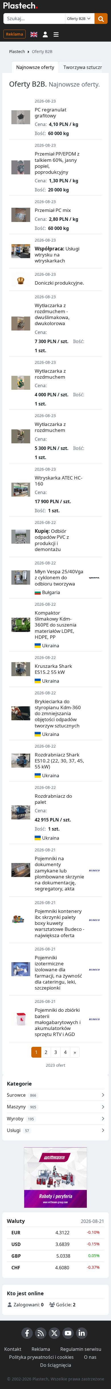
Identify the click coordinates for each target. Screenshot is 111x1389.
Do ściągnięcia (55, 1365)
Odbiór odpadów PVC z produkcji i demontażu (52, 540)
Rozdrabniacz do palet (53, 799)
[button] (45, 33)
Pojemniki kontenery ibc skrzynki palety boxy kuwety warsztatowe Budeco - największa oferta (59, 923)
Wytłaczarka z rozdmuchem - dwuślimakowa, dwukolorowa (52, 314)
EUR (15, 1232)
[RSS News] (40, 1333)
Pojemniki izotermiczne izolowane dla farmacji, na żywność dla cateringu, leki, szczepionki (58, 972)
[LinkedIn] (81, 1333)
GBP (16, 1256)
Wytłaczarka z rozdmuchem (50, 374)
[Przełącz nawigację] (56, 33)
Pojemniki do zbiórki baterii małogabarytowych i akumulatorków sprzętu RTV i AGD (58, 1022)
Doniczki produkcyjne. (59, 283)
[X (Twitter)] (54, 1333)
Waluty (16, 1221)
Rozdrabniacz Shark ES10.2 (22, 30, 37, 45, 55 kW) (59, 760)
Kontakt (12, 1349)
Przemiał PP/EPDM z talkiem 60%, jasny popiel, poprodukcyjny (57, 162)
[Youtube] (68, 1333)
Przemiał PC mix (53, 210)
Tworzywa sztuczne (84, 67)
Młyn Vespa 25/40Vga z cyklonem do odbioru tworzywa (59, 577)
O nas (90, 1357)
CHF (15, 1267)
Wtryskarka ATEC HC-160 (58, 480)
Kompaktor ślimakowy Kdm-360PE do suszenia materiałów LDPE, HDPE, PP (56, 624)
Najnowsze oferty (35, 67)
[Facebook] (27, 1333)
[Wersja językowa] (34, 33)
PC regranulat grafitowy (50, 112)
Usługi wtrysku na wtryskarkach (57, 254)
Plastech (17, 51)
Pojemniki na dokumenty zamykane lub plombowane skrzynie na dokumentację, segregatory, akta (59, 873)
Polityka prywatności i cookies (41, 1357)
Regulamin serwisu (80, 1349)
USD (16, 1244)
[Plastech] (20, 5)
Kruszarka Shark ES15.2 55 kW (53, 669)
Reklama (14, 34)
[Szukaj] (101, 18)
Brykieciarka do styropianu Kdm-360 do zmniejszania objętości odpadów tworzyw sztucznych (58, 713)
